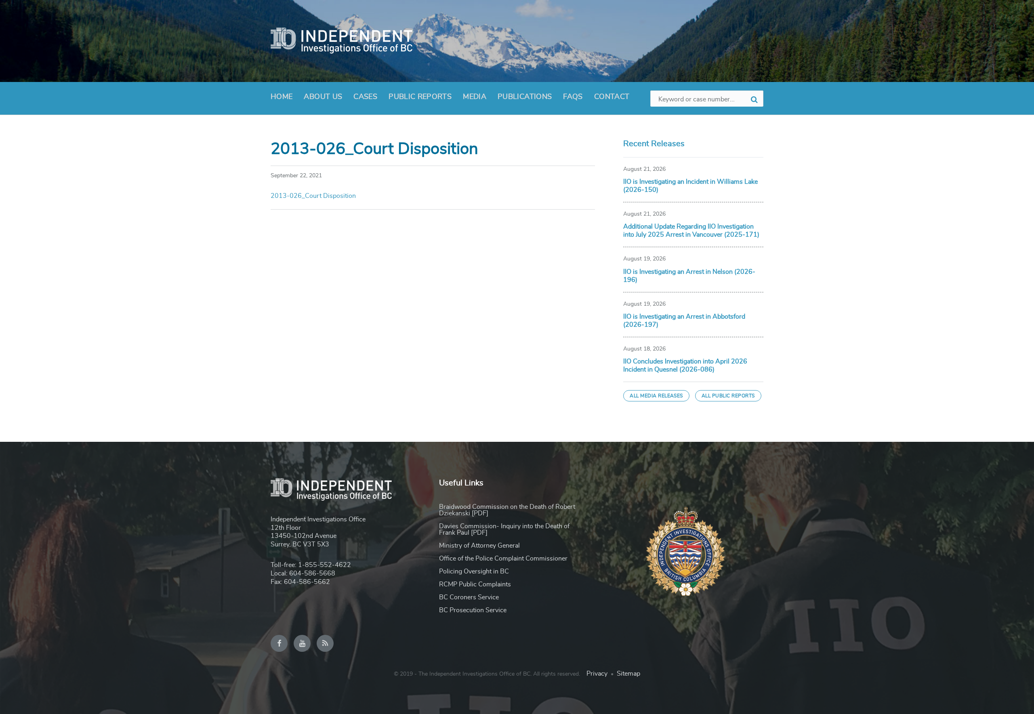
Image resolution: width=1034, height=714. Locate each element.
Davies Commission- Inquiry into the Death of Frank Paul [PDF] (504, 529)
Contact (612, 97)
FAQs (572, 97)
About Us (323, 97)
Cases (365, 97)
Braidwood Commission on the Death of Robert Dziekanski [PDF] (507, 510)
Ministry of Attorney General (479, 545)
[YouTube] (302, 643)
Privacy (596, 673)
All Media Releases (656, 395)
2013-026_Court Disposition (313, 196)
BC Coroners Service (469, 597)
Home (281, 97)
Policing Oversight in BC (474, 571)
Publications (525, 97)
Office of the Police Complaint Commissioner (503, 558)
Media (474, 97)
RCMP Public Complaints (475, 584)
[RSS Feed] (325, 643)
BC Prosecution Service (472, 610)
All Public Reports (728, 395)
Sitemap (628, 673)
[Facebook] (279, 643)
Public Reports (420, 97)
